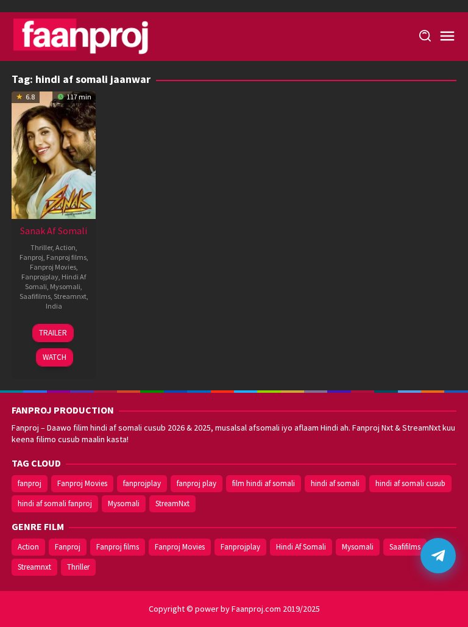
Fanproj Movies (53, 266)
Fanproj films (66, 257)
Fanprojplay (39, 276)
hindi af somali (335, 483)
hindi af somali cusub (410, 483)
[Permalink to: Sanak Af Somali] (53, 153)
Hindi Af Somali (301, 547)
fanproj (29, 483)
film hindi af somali (263, 483)
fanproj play (196, 483)
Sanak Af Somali (53, 230)
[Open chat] (438, 555)
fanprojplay (142, 483)
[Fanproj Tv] (98, 35)
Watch (54, 357)
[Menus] (447, 36)
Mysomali (65, 286)
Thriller (41, 247)
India (54, 305)
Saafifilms (35, 296)
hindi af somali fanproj (55, 503)
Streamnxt (70, 296)
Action (65, 247)
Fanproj (31, 257)
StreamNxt (172, 503)
